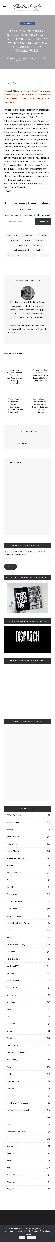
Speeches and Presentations (18, 1103)
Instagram (8, 187)
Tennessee (11, 1117)
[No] (51, 1233)
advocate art (12, 235)
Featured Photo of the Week (18, 923)
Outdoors (10, 1038)
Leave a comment (33, 61)
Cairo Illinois (11, 887)
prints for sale (30, 255)
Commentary (12, 894)
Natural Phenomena (14, 980)
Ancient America (13, 844)
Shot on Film (11, 1096)
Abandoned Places (14, 822)
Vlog (8, 1168)
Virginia (10, 1160)
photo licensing (13, 255)
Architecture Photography (17, 858)
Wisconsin (11, 1189)
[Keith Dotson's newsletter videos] (27, 639)
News (9, 1009)
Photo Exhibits (12, 1045)
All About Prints (13, 837)
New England (12, 988)
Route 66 (10, 1088)
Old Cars (10, 1031)
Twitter (36, 1218)
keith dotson (37, 245)
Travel (9, 1139)
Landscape (11, 952)
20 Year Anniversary (14, 815)
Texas (9, 1124)
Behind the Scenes (14, 873)
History (9, 937)
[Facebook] (24, 75)
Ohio (9, 1016)
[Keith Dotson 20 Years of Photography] (27, 598)
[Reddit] (36, 75)
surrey (44, 255)
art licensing (42, 235)
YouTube (38, 183)
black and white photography (35, 240)
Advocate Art (27, 117)
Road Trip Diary (13, 1081)
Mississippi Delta (13, 959)
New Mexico (11, 995)
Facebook (28, 183)
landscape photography (22, 250)
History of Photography (16, 944)
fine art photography (20, 245)
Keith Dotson (10, 58)
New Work (11, 1002)
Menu (5, 7)
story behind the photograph (18, 1110)
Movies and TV (13, 966)
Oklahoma (11, 1024)
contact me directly (37, 98)
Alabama (10, 829)
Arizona (10, 865)
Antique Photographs (15, 851)
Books (9, 880)
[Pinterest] (30, 75)
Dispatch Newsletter (15, 901)
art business (27, 235)
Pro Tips (10, 1074)
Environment (12, 909)
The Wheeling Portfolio (16, 1131)
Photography (28, 23)
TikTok (19, 1218)
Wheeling (10, 1182)
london (39, 250)
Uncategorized (12, 1146)
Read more (31, 1238)
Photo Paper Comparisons (17, 1052)
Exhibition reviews (14, 916)
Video (9, 1153)
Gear (9, 930)
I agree (22, 1238)
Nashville (10, 973)
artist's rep (14, 240)
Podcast (10, 1067)
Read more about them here (16, 179)
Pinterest (21, 187)
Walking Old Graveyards (16, 1175)
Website (21, 338)
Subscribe (43, 221)
